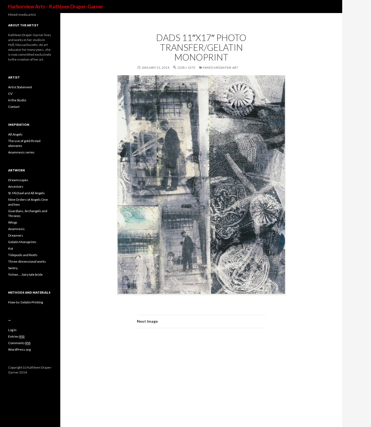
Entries (16, 336)
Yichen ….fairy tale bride (25, 274)
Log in (12, 330)
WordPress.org (19, 349)
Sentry (13, 268)
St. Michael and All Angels (26, 193)
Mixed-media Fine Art (220, 67)
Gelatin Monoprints (22, 242)
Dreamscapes (18, 180)
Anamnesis (16, 229)
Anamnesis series (21, 152)
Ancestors (15, 186)
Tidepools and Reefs (22, 255)
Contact (14, 107)
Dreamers (15, 235)
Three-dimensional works (27, 261)
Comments (19, 343)
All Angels (15, 134)
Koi (10, 248)
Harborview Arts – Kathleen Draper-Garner (55, 7)
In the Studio (17, 100)
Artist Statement (20, 87)
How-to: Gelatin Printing (25, 302)
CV (10, 94)
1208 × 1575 (186, 67)
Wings (12, 222)
